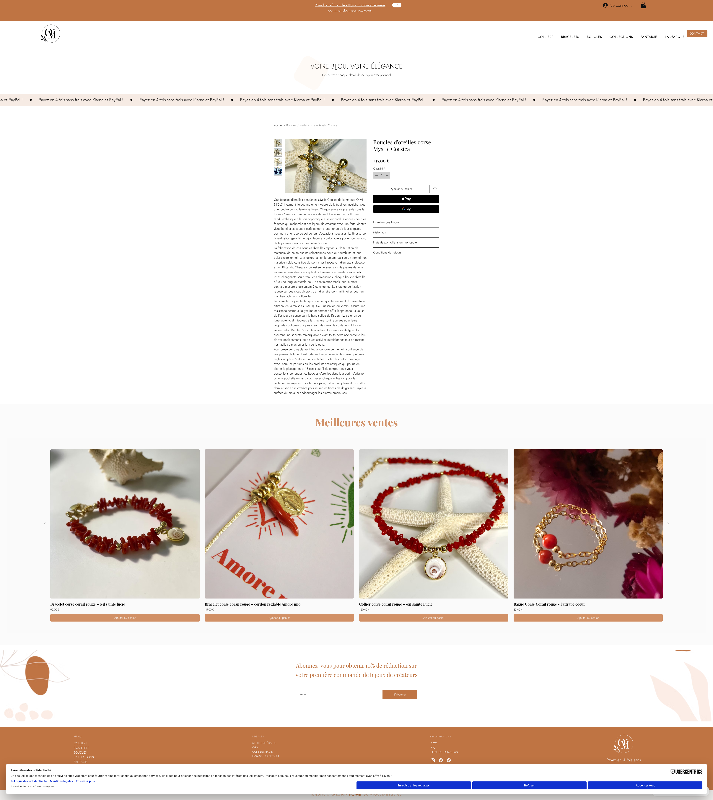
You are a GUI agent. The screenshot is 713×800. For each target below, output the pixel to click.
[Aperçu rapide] (125, 524)
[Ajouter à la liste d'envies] (435, 189)
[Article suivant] (668, 524)
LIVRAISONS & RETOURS (265, 756)
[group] (356, 535)
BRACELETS (81, 748)
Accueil (278, 125)
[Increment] (387, 175)
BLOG (434, 743)
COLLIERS (80, 743)
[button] (643, 5)
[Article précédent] (45, 524)
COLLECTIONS (84, 757)
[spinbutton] (382, 175)
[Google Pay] (406, 209)
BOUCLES (80, 752)
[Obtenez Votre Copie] (396, 5)
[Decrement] (376, 175)
